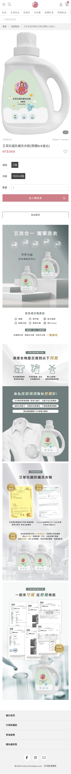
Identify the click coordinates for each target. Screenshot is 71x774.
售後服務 (10, 734)
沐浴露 (37, 12)
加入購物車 (35, 198)
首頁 (4, 26)
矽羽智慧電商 (50, 766)
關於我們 (10, 715)
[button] (4, 5)
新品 (4, 12)
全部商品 (14, 12)
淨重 (4, 176)
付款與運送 (11, 725)
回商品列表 (10, 19)
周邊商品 (61, 12)
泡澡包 (26, 12)
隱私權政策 (11, 744)
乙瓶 (15, 164)
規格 (4, 165)
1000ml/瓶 (18, 176)
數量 (4, 187)
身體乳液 (49, 12)
